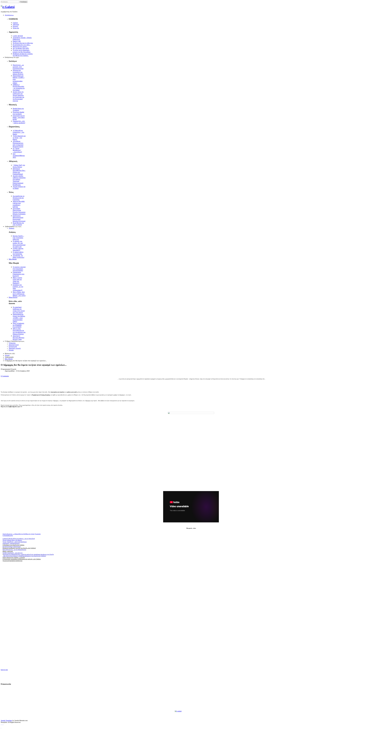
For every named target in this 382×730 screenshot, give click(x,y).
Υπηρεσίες (12, 343)
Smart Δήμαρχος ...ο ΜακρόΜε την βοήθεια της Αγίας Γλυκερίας (22, 534)
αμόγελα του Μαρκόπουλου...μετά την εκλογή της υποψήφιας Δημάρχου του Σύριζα (28, 554)
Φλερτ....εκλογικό (8, 551)
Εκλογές (15, 26)
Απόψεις (11, 228)
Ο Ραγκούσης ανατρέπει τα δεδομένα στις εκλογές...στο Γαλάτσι (22, 559)
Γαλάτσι (15, 23)
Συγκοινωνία (13, 346)
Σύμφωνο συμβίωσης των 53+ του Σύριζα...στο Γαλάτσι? (19, 548)
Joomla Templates (6, 720)
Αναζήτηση (23, 2)
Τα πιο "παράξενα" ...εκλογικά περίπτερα (15, 542)
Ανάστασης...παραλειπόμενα (11, 543)
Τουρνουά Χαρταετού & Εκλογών (12, 561)
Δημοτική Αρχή (14, 345)
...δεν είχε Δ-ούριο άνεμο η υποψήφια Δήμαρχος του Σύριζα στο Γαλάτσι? (24, 556)
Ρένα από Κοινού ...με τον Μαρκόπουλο (14, 550)
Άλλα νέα (16, 28)
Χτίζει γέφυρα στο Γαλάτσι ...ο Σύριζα (14, 557)
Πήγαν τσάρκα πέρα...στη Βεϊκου (12, 540)
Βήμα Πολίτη (13, 297)
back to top (4, 670)
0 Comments (5, 376)
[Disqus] (191, 589)
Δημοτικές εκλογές (15, 348)
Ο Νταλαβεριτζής (8, 535)
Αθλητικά (16, 24)
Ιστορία (11, 350)
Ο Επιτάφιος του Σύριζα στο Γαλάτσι (13, 545)
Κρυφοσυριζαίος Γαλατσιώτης (12, 546)
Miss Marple (13, 259)
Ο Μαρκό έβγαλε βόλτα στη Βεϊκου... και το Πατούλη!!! (19, 538)
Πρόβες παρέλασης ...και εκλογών (13, 553)
